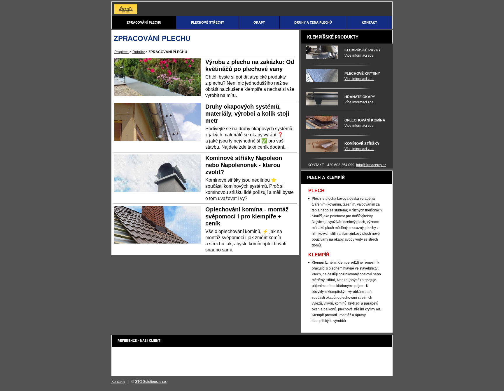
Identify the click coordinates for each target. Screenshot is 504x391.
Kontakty (118, 382)
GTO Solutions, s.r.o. (151, 382)
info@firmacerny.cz (371, 165)
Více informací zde (359, 55)
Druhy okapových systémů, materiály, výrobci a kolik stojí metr (247, 113)
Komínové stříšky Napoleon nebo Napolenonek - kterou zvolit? (243, 165)
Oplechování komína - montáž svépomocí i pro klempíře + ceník (246, 216)
